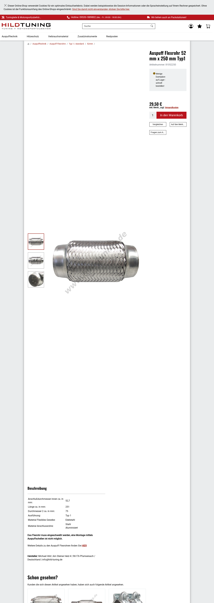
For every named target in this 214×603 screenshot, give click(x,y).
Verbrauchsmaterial (58, 36)
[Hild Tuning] (26, 26)
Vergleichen (158, 124)
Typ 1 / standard (76, 44)
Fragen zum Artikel (158, 132)
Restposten (112, 36)
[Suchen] (152, 26)
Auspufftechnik (9, 36)
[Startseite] (28, 44)
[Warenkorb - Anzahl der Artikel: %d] (208, 26)
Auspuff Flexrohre (57, 44)
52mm (90, 44)
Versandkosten (171, 107)
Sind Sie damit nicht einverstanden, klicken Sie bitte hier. (101, 9)
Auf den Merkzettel (179, 124)
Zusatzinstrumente (87, 36)
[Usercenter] (191, 26)
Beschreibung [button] (37, 488)
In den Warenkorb (171, 115)
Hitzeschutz (33, 36)
